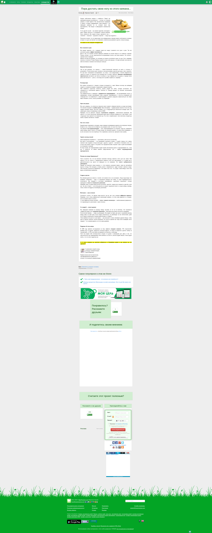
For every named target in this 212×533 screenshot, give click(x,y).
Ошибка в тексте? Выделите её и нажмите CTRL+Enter (106, 526)
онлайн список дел (86, 516)
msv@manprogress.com (78, 501)
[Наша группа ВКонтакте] (113, 443)
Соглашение (119, 423)
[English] (142, 522)
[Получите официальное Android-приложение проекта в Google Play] (54, 2)
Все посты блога (123, 12)
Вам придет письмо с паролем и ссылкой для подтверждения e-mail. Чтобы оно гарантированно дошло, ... (118, 433)
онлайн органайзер (91, 515)
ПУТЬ (18, 2)
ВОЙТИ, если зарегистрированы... (118, 437)
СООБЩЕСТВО (45, 2)
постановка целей (127, 514)
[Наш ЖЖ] (116, 448)
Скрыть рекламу (99, 428)
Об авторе (95, 508)
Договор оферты (71, 510)
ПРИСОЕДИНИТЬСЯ (118, 429)
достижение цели (116, 514)
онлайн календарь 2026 (73, 516)
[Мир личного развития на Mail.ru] (119, 448)
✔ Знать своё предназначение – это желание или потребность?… (101, 279)
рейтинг (119, 331)
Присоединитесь (94, 331)
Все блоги (130, 12)
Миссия (94, 506)
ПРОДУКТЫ (30, 2)
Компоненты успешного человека (90, 266)
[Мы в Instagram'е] (118, 445)
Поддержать (105, 506)
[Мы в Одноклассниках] (122, 448)
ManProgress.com (83, 500)
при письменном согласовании (125, 529)
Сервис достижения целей (85, 514)
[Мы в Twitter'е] (122, 443)
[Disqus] (106, 365)
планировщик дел (120, 515)
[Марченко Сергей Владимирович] (97, 501)
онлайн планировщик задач (133, 515)
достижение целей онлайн (78, 515)
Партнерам (105, 508)
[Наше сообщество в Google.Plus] (119, 443)
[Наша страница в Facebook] (116, 443)
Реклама (104, 510)
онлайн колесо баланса (98, 516)
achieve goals (101, 514)
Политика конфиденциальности (75, 508)
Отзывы (94, 510)
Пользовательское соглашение (75, 506)
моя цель (108, 514)
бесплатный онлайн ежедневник (106, 515)
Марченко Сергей (89, 13)
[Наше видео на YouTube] (113, 448)
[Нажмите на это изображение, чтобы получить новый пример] (120, 421)
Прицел (95, 514)
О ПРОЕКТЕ (12, 2)
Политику (125, 423)
